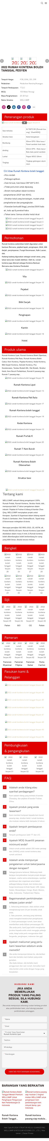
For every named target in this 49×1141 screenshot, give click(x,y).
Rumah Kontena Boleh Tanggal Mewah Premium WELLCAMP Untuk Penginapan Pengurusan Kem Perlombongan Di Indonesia (11, 1117)
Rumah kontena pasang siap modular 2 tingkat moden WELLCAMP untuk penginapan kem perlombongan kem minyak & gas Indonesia (35, 1117)
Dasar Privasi (28, 1133)
